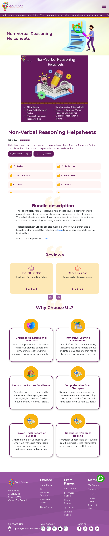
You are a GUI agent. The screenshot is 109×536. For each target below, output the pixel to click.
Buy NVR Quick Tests (43, 154)
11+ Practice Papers (70, 494)
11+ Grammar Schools (45, 492)
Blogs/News (46, 507)
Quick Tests (70, 507)
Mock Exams (67, 501)
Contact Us (93, 489)
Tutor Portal (46, 485)
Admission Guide (45, 501)
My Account (94, 485)
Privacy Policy (91, 499)
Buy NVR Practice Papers (20, 154)
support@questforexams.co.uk (25, 528)
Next (58, 297)
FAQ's (91, 493)
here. (45, 238)
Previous (50, 297)
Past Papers (70, 488)
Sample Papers (68, 513)
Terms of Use (92, 507)
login (60, 230)
